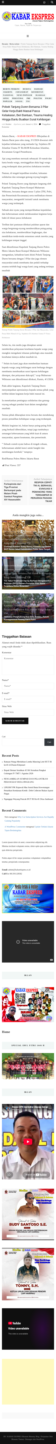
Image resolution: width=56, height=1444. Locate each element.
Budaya (27, 89)
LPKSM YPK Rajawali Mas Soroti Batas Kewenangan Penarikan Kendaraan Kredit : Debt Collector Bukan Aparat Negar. (28, 790)
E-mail (6, 693)
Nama (5, 680)
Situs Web (7, 706)
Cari (3, 736)
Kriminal (18, 605)
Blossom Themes (17, 1439)
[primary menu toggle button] (28, 36)
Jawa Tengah (38, 531)
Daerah (38, 89)
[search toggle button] (52, 2)
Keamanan (9, 535)
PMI (28, 98)
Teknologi (21, 543)
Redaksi (8, 124)
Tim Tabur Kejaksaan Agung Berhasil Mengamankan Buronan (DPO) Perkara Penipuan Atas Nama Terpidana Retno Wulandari (27, 583)
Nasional (8, 95)
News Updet (28, 23)
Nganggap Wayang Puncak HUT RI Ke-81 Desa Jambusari (28, 799)
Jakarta (7, 92)
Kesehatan (37, 92)
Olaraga (40, 95)
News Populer (24, 95)
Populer (7, 101)
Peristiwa (17, 98)
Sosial (19, 101)
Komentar (6, 652)
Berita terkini (11, 89)
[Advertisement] (28, 1382)
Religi (7, 543)
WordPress (40, 1439)
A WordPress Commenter (15, 827)
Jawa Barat (22, 92)
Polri (48, 98)
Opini (6, 98)
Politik (38, 98)
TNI (28, 101)
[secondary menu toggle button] (3, 2)
